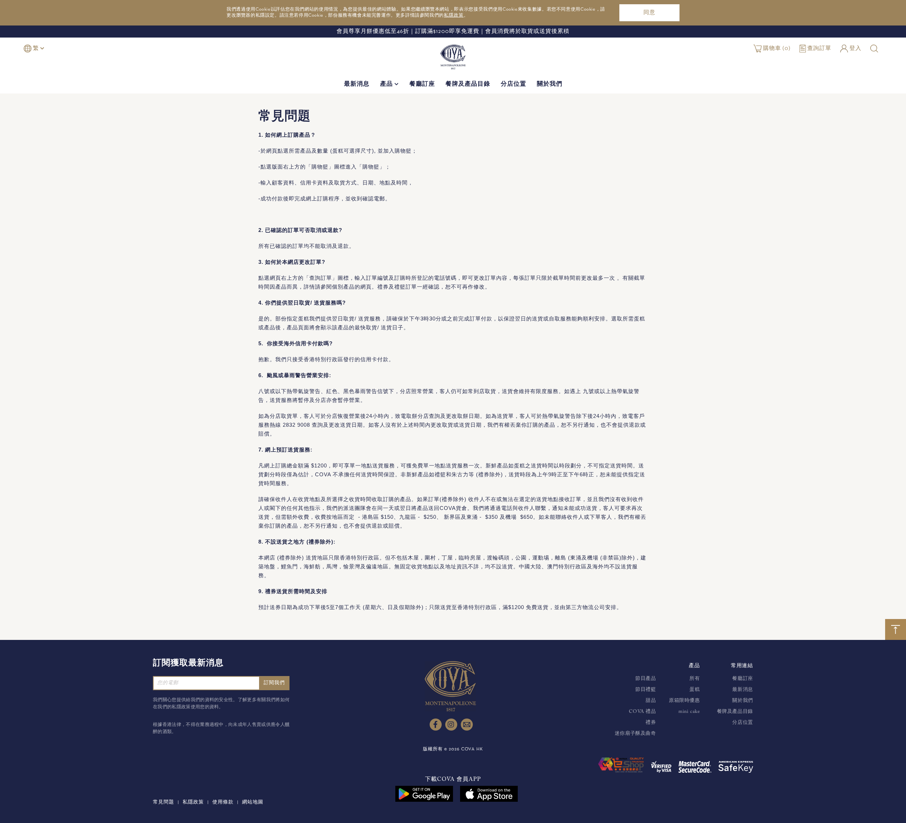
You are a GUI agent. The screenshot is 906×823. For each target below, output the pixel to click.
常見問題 (163, 802)
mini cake (689, 711)
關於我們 (549, 84)
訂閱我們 (274, 683)
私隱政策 (454, 15)
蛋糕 (694, 689)
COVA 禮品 (642, 711)
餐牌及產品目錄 (468, 84)
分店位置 (513, 84)
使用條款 (223, 802)
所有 (694, 678)
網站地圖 (252, 802)
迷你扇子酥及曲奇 (635, 733)
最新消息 (356, 84)
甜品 (651, 700)
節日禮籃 (645, 689)
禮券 (651, 722)
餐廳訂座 (422, 84)
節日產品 (645, 678)
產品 (387, 84)
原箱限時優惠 (684, 700)
